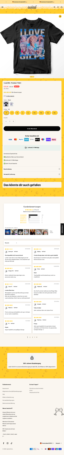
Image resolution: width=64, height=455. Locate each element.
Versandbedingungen (8, 400)
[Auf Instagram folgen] (7, 443)
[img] (8, 249)
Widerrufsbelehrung (8, 397)
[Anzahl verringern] (6, 121)
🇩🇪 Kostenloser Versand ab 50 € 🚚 (18, 1)
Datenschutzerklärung (8, 403)
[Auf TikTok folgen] (11, 443)
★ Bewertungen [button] (62, 229)
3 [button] (32, 337)
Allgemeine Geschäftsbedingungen (12, 391)
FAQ (3, 394)
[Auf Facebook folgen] (3, 443)
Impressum (5, 388)
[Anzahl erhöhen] (13, 121)
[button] (7, 92)
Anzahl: (6, 117)
